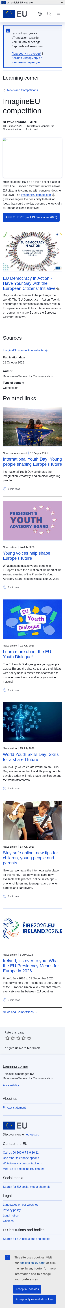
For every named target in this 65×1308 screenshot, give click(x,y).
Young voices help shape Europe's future (26, 556)
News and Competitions (22, 90)
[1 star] (7, 1038)
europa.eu (32, 1134)
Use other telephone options (21, 1158)
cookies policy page (32, 1262)
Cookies (8, 1220)
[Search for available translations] (53, 195)
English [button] (39, 13)
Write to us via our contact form (22, 1163)
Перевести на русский (26, 53)
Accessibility (11, 1085)
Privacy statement (14, 1107)
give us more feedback (24, 1048)
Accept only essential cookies (34, 1299)
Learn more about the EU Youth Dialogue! (27, 654)
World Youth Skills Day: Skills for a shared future (31, 757)
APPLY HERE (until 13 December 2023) (31, 217)
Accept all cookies (27, 1289)
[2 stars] (10, 1038)
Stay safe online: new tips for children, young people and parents (30, 857)
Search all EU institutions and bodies (26, 1238)
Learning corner (15, 1066)
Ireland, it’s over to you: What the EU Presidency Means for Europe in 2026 (31, 965)
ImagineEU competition (36, 194)
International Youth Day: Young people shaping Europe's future (32, 462)
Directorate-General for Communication (28, 376)
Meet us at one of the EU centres (23, 1168)
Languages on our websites (20, 1204)
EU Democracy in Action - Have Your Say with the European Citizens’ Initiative (29, 283)
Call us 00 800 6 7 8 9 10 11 (21, 1152)
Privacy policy (12, 1210)
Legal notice (11, 1215)
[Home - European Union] (19, 14)
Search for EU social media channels (26, 1186)
